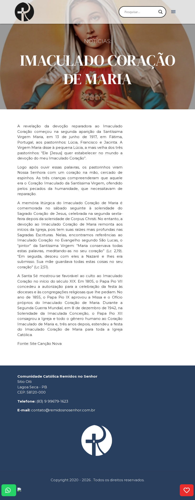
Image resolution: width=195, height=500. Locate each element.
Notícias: (97, 41)
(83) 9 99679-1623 (52, 401)
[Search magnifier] (160, 12)
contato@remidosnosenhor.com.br (63, 410)
